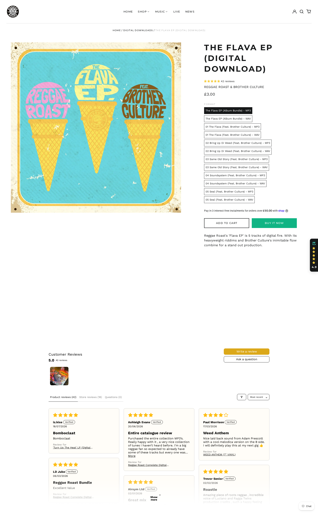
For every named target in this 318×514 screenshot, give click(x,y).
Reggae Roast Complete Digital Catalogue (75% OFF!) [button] (147, 465)
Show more (154, 498)
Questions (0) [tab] (113, 397)
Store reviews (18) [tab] (90, 397)
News (190, 11)
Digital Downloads (138, 30)
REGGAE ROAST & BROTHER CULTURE (234, 87)
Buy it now (274, 223)
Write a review (246, 351)
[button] (302, 12)
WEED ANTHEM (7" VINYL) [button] (219, 454)
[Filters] (241, 397)
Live (176, 11)
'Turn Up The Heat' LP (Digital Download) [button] (71, 447)
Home (128, 11)
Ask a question (246, 359)
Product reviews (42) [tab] (63, 397)
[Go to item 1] (59, 376)
